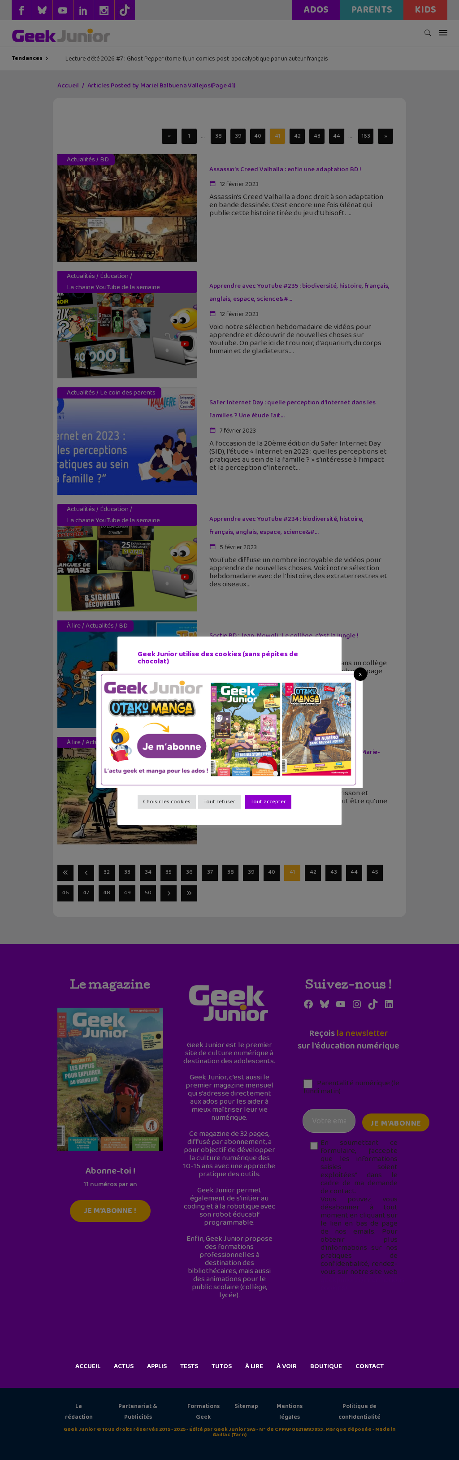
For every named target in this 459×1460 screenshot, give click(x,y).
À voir (287, 1366)
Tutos (222, 1366)
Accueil (87, 1366)
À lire (254, 1366)
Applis (157, 1366)
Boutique (326, 1366)
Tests (189, 1366)
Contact (369, 1366)
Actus (124, 1366)
